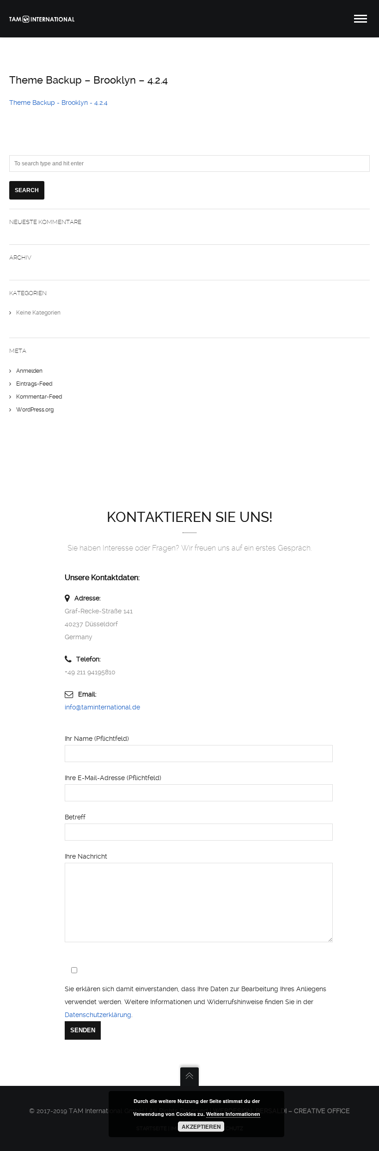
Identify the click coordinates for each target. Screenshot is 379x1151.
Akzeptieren (201, 1126)
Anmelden (29, 371)
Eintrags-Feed (34, 384)
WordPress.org (35, 409)
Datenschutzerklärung (98, 1014)
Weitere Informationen (233, 1113)
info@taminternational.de (102, 707)
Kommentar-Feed (39, 397)
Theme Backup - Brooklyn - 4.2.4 (58, 102)
